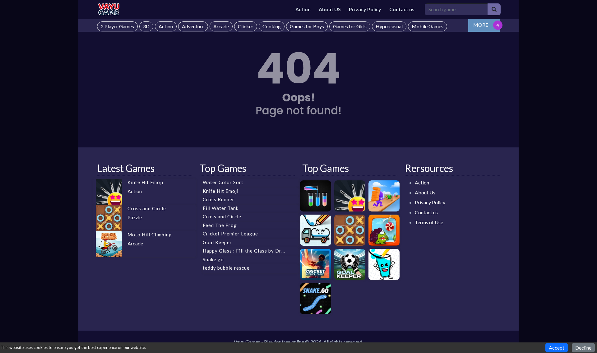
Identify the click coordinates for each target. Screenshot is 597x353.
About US (330, 9)
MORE (480, 25)
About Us (425, 192)
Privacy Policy (365, 9)
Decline (583, 348)
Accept (556, 348)
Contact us (401, 9)
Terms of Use (429, 222)
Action (303, 9)
